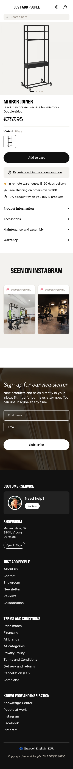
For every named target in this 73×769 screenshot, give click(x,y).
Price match (13, 626)
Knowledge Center (18, 703)
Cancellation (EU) (17, 673)
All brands (11, 639)
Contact (32, 506)
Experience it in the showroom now (37, 172)
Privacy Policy (14, 653)
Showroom (12, 582)
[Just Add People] (27, 7)
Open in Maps (14, 545)
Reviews (10, 596)
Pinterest (11, 730)
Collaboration (14, 603)
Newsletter (12, 589)
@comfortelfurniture (21, 289)
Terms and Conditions (20, 659)
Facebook (11, 723)
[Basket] (65, 7)
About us (11, 569)
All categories (14, 646)
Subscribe (36, 445)
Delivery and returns (19, 666)
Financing (11, 632)
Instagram (11, 716)
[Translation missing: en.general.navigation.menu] (7, 7)
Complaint (11, 680)
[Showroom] (56, 7)
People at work (15, 709)
